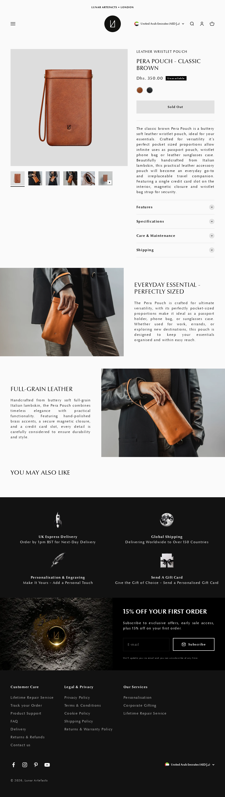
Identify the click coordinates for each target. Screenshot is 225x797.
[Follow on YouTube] (47, 765)
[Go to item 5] (88, 179)
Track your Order (26, 705)
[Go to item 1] (18, 179)
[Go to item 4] (70, 179)
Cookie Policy (77, 713)
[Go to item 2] (35, 179)
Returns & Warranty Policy (88, 729)
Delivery (18, 729)
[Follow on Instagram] (25, 765)
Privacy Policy (77, 697)
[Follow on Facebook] (13, 765)
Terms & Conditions (82, 705)
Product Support (26, 713)
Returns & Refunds (28, 737)
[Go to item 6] (105, 179)
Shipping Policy (78, 721)
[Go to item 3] (53, 179)
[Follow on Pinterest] (36, 765)
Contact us (21, 745)
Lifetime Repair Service (32, 697)
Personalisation (137, 697)
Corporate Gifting (139, 705)
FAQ (14, 721)
